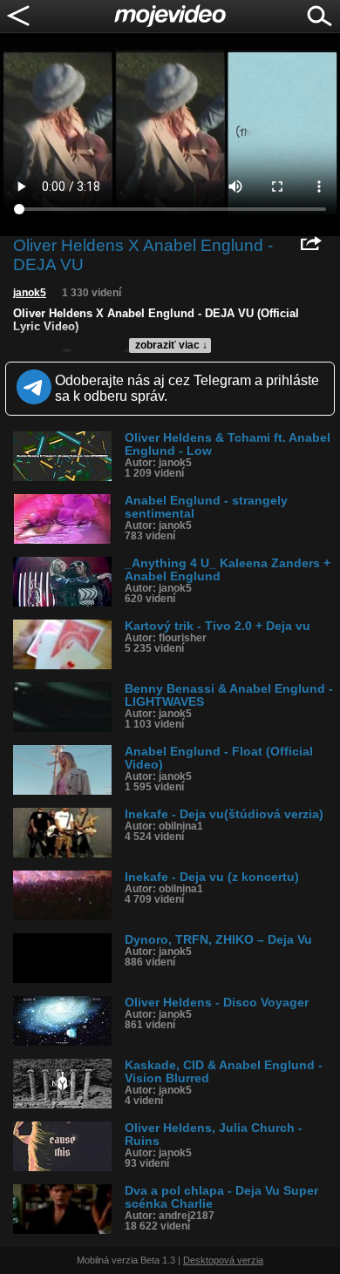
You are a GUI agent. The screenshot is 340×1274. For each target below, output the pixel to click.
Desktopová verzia (223, 1260)
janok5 (29, 293)
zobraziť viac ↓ (171, 345)
